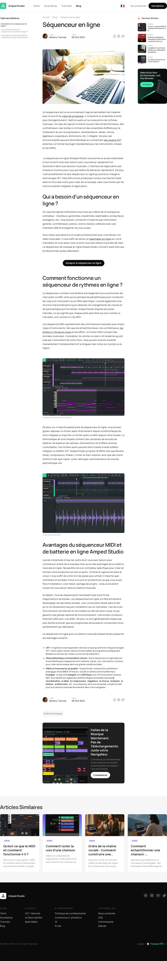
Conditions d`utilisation (68, 917)
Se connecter (138, 5)
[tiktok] (164, 895)
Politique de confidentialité (70, 913)
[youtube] (158, 895)
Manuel (102, 925)
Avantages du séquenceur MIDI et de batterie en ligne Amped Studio (14, 36)
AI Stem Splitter (33, 917)
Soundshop (50, 5)
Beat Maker (31, 921)
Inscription (158, 5)
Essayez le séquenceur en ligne (83, 263)
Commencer (100, 775)
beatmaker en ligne (100, 238)
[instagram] (151, 895)
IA (56, 921)
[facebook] (145, 895)
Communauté (105, 921)
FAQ (100, 917)
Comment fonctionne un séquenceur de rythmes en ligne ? (14, 31)
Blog (78, 5)
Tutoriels (66, 5)
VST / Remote (32, 913)
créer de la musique (73, 116)
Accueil (46, 17)
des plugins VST (112, 140)
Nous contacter (106, 913)
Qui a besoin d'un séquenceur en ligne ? (14, 25)
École (58, 925)
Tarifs (36, 5)
